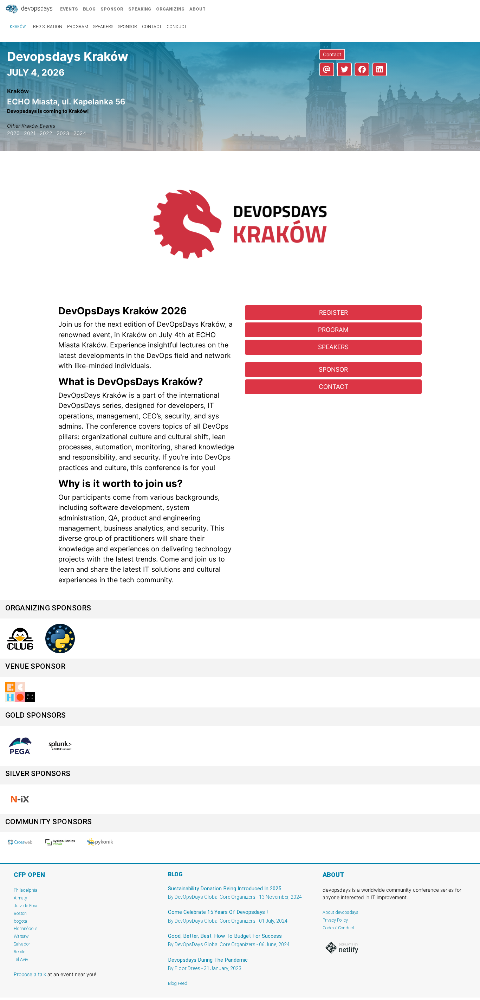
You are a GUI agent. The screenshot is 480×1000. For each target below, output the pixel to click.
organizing (170, 9)
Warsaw (21, 936)
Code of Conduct (338, 927)
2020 (13, 133)
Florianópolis (26, 928)
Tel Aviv (21, 959)
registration (47, 26)
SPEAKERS (333, 347)
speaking (139, 9)
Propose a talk (30, 974)
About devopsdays (340, 912)
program (77, 26)
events (69, 9)
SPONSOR (333, 369)
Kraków (18, 26)
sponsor (111, 9)
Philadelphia (25, 890)
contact (152, 26)
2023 (63, 133)
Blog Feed (177, 983)
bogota (20, 921)
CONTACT (333, 386)
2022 (46, 133)
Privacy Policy (335, 920)
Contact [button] (332, 54)
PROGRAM (333, 329)
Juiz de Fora (25, 905)
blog (89, 9)
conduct (177, 26)
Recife (19, 951)
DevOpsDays (36, 8)
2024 (79, 133)
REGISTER (333, 312)
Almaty (20, 897)
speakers (103, 26)
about (197, 9)
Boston (20, 913)
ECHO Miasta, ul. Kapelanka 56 (66, 101)
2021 (29, 133)
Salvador (22, 944)
